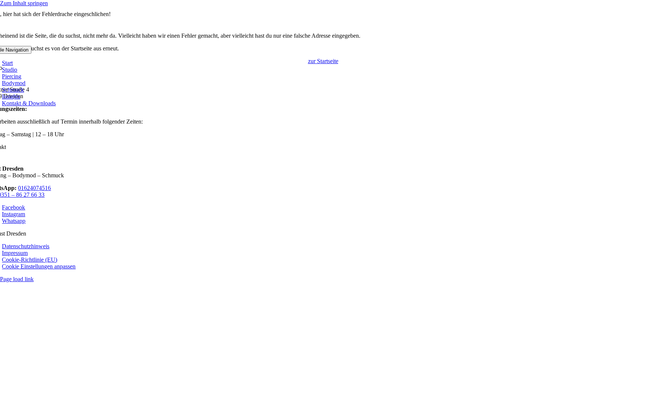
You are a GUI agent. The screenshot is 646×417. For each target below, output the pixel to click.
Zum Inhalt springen (24, 3)
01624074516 (34, 188)
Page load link (17, 279)
